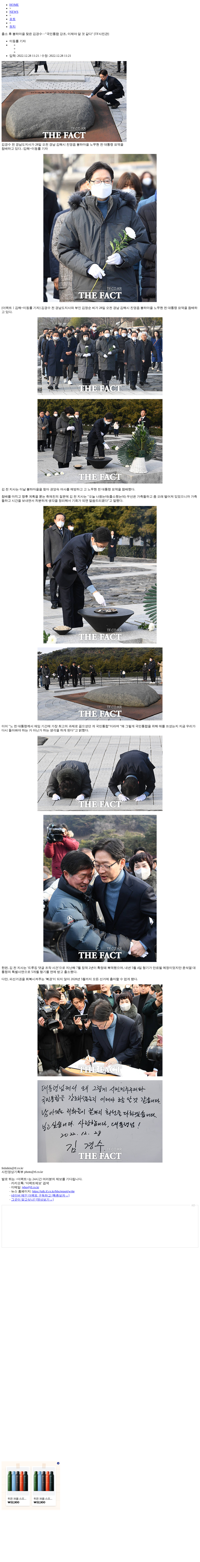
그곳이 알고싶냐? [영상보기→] (32, 1199)
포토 (12, 19)
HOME (14, 4)
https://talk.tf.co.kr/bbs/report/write (53, 1191)
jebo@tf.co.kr (30, 1187)
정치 (12, 26)
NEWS (13, 11)
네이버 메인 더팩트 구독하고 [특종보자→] (40, 1195)
